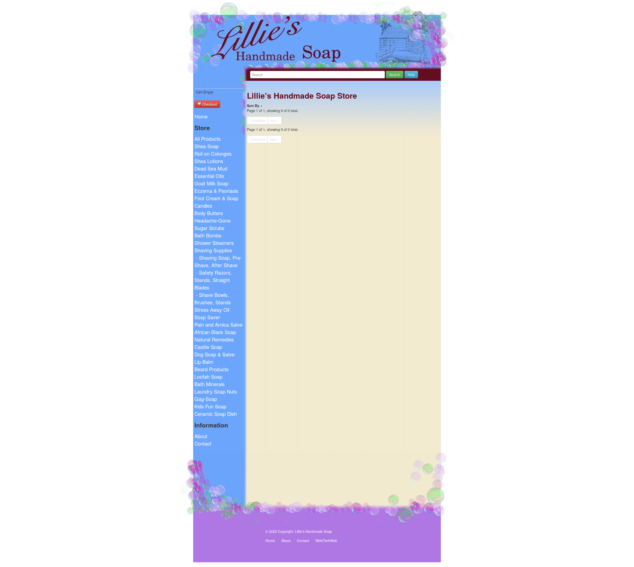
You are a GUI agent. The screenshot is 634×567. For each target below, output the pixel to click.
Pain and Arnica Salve (218, 324)
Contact (202, 443)
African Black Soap (215, 332)
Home (201, 116)
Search (394, 74)
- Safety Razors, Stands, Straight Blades (213, 280)
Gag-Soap (205, 398)
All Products (207, 138)
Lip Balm (203, 361)
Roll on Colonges (213, 153)
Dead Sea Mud (210, 168)
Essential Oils (209, 175)
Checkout (209, 104)
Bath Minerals (209, 384)
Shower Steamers (214, 242)
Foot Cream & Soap (216, 198)
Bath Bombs (207, 235)
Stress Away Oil (211, 309)
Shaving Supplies (213, 250)
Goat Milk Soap (211, 183)
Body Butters (208, 213)
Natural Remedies (214, 339)
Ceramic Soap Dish (215, 413)
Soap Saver (207, 317)
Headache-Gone (212, 220)
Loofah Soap (208, 376)
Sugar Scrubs (209, 227)
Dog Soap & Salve (214, 354)
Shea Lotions (208, 161)
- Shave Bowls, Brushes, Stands (212, 298)
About (200, 436)
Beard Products (211, 369)
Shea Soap (206, 146)
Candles (203, 205)
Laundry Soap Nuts (215, 391)
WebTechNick (326, 540)
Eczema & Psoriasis (216, 190)
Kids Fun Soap (210, 406)
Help (411, 74)
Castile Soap (208, 346)
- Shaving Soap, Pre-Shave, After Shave (218, 261)
